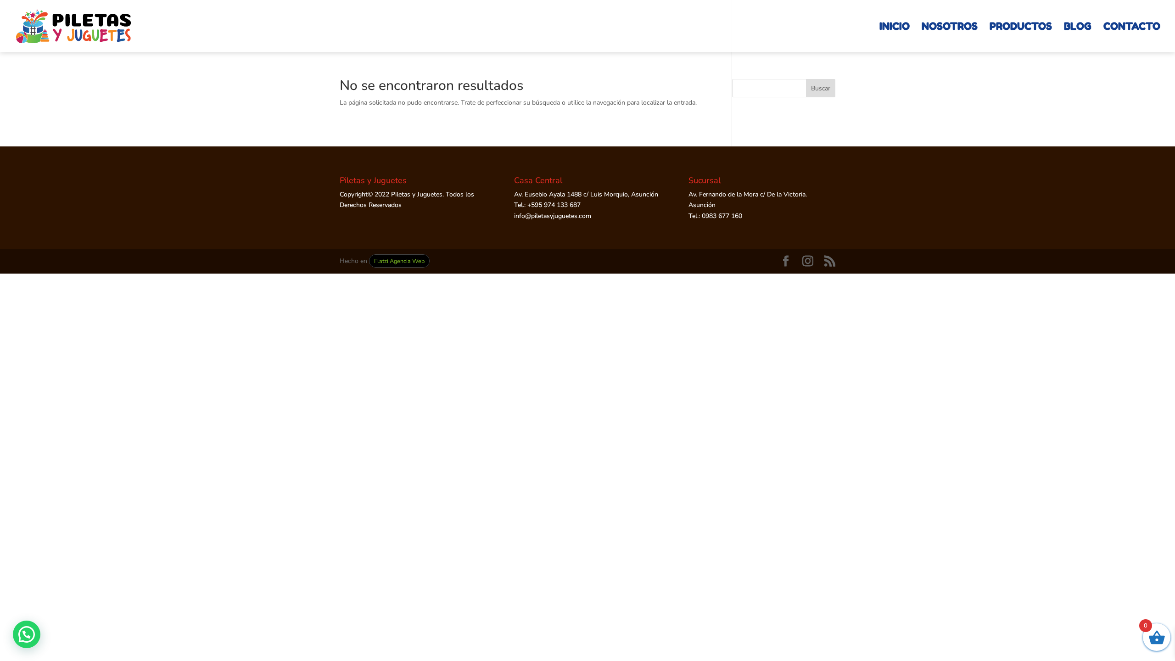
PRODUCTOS (1021, 27)
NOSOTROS (950, 27)
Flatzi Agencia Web (399, 261)
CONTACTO (1131, 27)
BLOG (1077, 27)
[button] (26, 634)
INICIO (894, 27)
